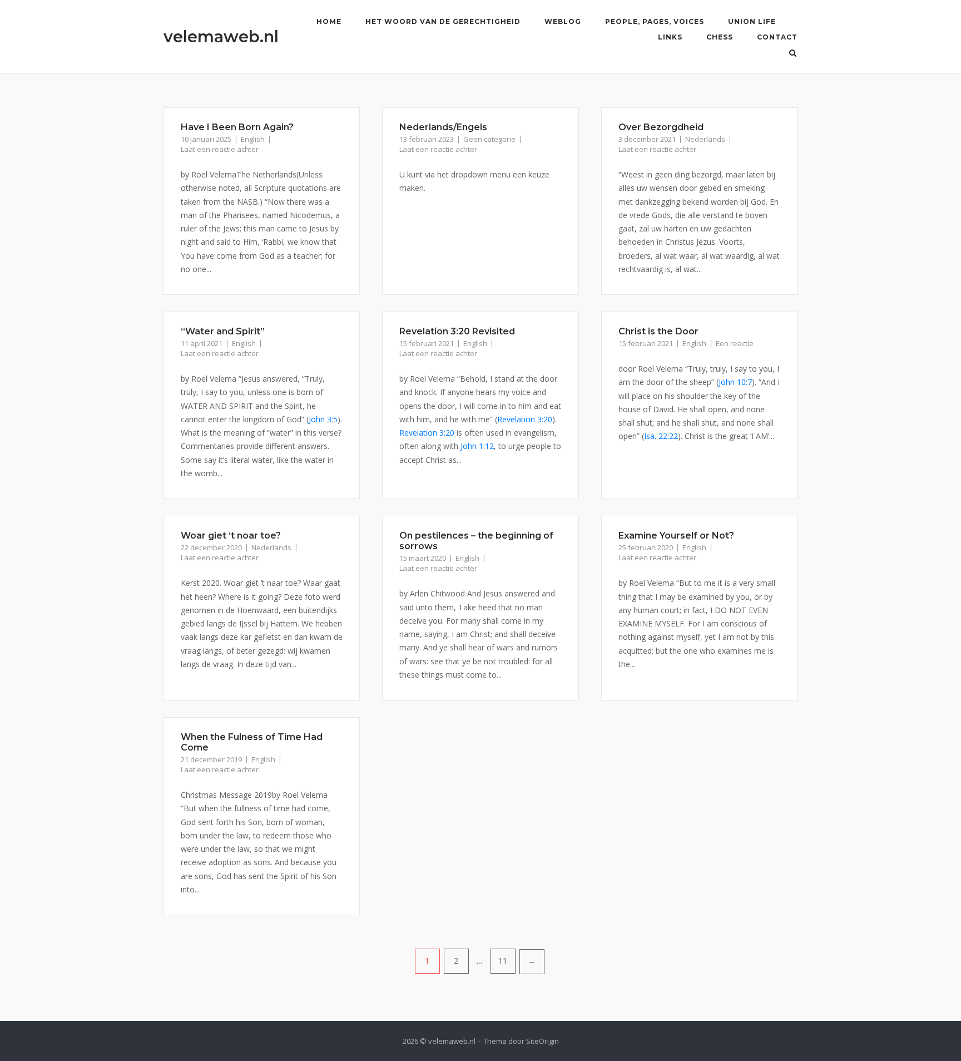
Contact (777, 37)
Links (670, 37)
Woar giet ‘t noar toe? (231, 535)
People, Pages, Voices (654, 21)
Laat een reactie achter (220, 149)
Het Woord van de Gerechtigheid (443, 21)
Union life (752, 21)
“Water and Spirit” (223, 331)
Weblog (562, 21)
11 (502, 960)
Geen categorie (489, 139)
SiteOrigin (542, 1041)
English (253, 139)
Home (328, 21)
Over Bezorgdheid (661, 127)
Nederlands (705, 139)
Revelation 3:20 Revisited (457, 331)
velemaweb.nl (221, 36)
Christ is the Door (658, 331)
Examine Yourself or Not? (676, 535)
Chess (719, 37)
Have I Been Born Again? (237, 127)
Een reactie (735, 343)
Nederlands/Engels (443, 127)
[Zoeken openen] (792, 54)
